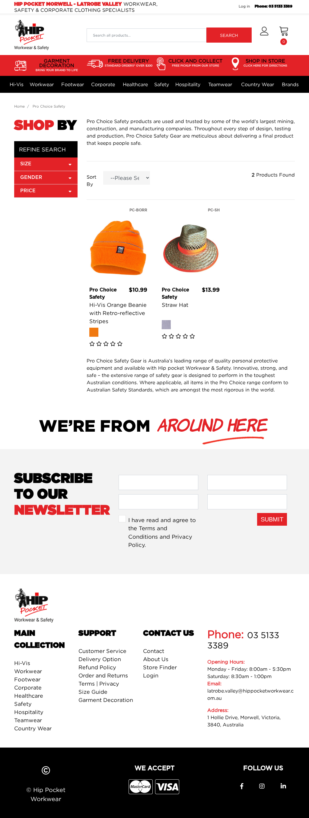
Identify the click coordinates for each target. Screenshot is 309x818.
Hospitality (187, 84)
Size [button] (25, 163)
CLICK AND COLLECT (195, 62)
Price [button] (28, 190)
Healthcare (135, 84)
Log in (244, 6)
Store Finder (160, 667)
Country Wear (257, 84)
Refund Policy (97, 667)
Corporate (103, 84)
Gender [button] (31, 177)
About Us (155, 659)
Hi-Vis (17, 84)
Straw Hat (175, 305)
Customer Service (102, 651)
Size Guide (92, 692)
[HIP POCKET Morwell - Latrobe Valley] (31, 34)
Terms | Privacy (98, 684)
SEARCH (229, 35)
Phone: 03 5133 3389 (273, 6)
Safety (161, 84)
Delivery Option (99, 659)
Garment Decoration (105, 700)
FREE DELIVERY (128, 62)
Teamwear (220, 84)
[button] (264, 35)
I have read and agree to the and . (162, 532)
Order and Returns (103, 675)
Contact (153, 651)
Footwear (72, 84)
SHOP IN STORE (265, 62)
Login (150, 675)
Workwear (42, 84)
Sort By (91, 180)
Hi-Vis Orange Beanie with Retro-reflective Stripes (118, 313)
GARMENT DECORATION (57, 64)
